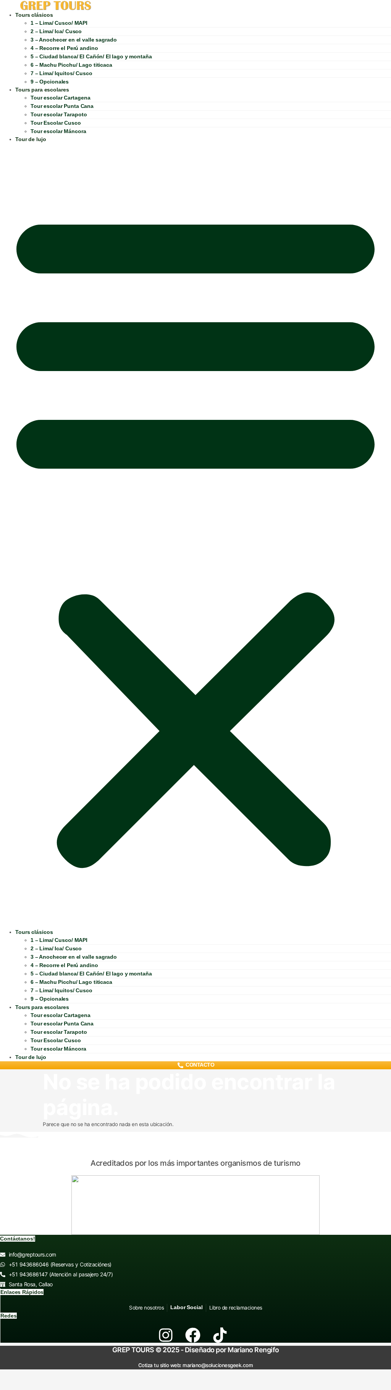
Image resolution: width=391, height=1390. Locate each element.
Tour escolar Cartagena (60, 98)
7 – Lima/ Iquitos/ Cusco (61, 73)
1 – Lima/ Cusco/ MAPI (59, 23)
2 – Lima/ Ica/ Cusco (56, 31)
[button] (195, 536)
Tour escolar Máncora (58, 131)
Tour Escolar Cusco (56, 123)
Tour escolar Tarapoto (59, 114)
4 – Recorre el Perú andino (64, 48)
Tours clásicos (34, 15)
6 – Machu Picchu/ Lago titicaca (71, 65)
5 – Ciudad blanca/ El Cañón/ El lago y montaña (91, 56)
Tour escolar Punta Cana (62, 106)
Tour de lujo (30, 139)
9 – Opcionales (50, 82)
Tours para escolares (42, 90)
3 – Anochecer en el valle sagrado (74, 40)
